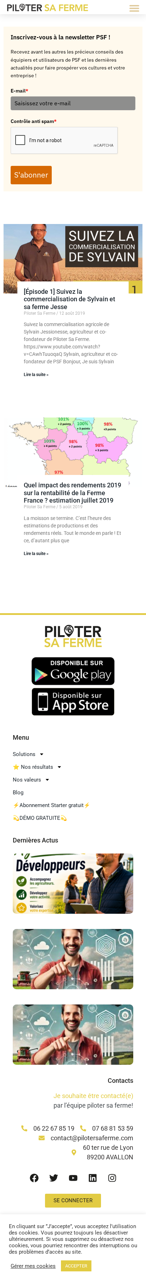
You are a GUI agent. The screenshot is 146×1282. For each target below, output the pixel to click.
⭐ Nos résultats (33, 767)
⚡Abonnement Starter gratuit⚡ (51, 805)
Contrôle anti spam (34, 121)
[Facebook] (34, 1178)
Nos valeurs (27, 780)
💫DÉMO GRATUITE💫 (40, 818)
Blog (18, 792)
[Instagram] (112, 1178)
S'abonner (31, 175)
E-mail (19, 91)
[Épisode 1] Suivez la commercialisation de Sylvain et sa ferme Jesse (69, 299)
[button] (134, 8)
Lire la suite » (36, 374)
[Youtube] (73, 1178)
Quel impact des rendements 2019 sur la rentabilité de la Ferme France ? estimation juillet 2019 (72, 492)
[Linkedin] (92, 1178)
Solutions (24, 754)
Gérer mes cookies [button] (33, 1266)
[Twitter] (53, 1178)
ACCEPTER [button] (76, 1266)
